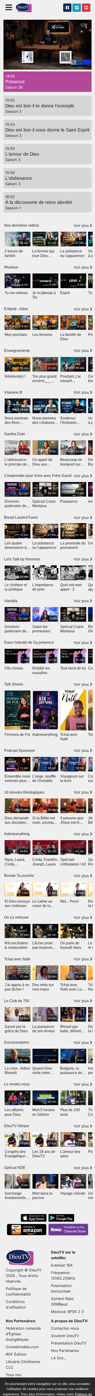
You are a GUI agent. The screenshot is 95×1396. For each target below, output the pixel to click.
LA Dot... (58, 1358)
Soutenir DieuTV (65, 1335)
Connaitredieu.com (22, 1347)
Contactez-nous (65, 1328)
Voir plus (82, 225)
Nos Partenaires (65, 1350)
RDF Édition (16, 1354)
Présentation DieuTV (68, 1343)
